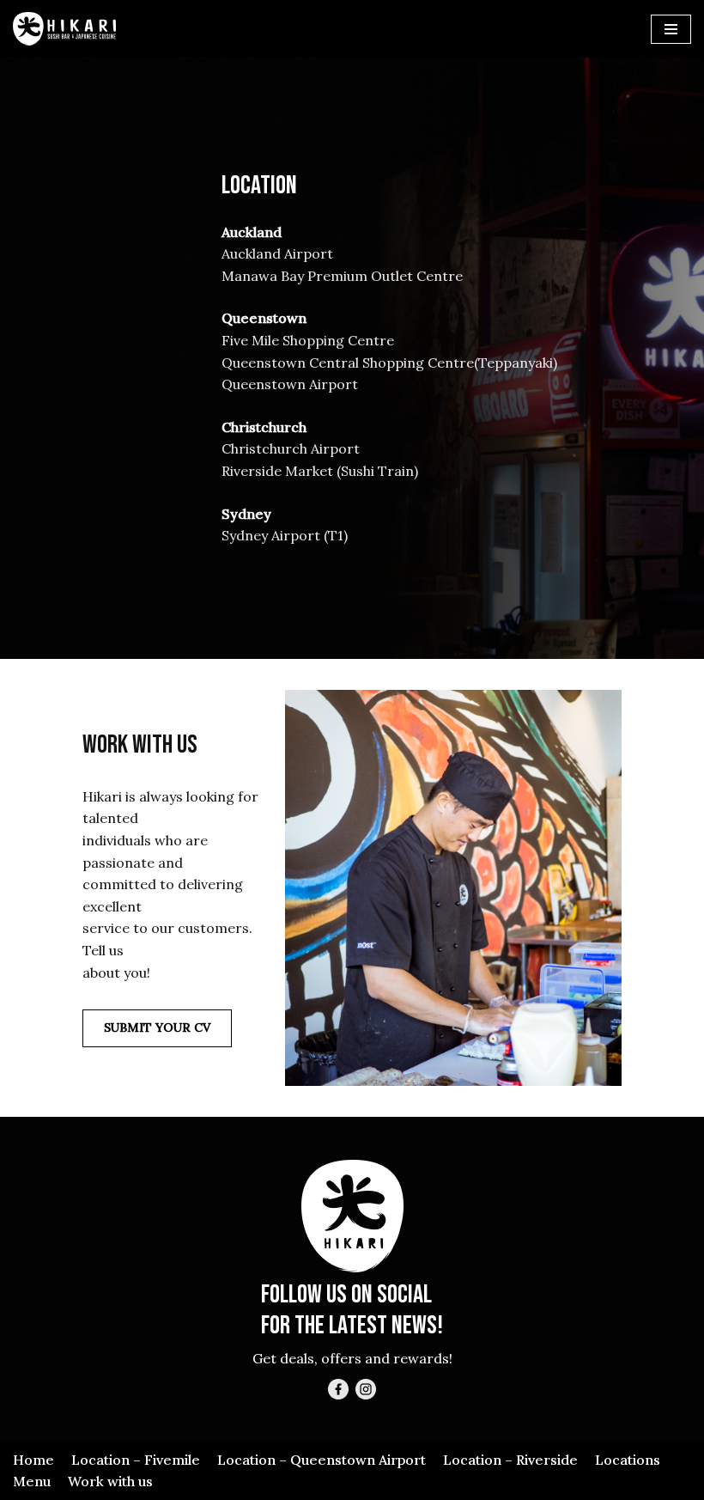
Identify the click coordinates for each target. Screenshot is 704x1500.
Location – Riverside (510, 1459)
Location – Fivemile (135, 1459)
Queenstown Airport (290, 384)
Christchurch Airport (291, 448)
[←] (64, 29)
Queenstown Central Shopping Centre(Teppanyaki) (389, 362)
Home (33, 1459)
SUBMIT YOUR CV (157, 1027)
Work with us (110, 1481)
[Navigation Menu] (671, 29)
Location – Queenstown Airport (321, 1459)
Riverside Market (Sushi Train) (320, 470)
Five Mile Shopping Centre (308, 340)
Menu (32, 1481)
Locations (627, 1459)
